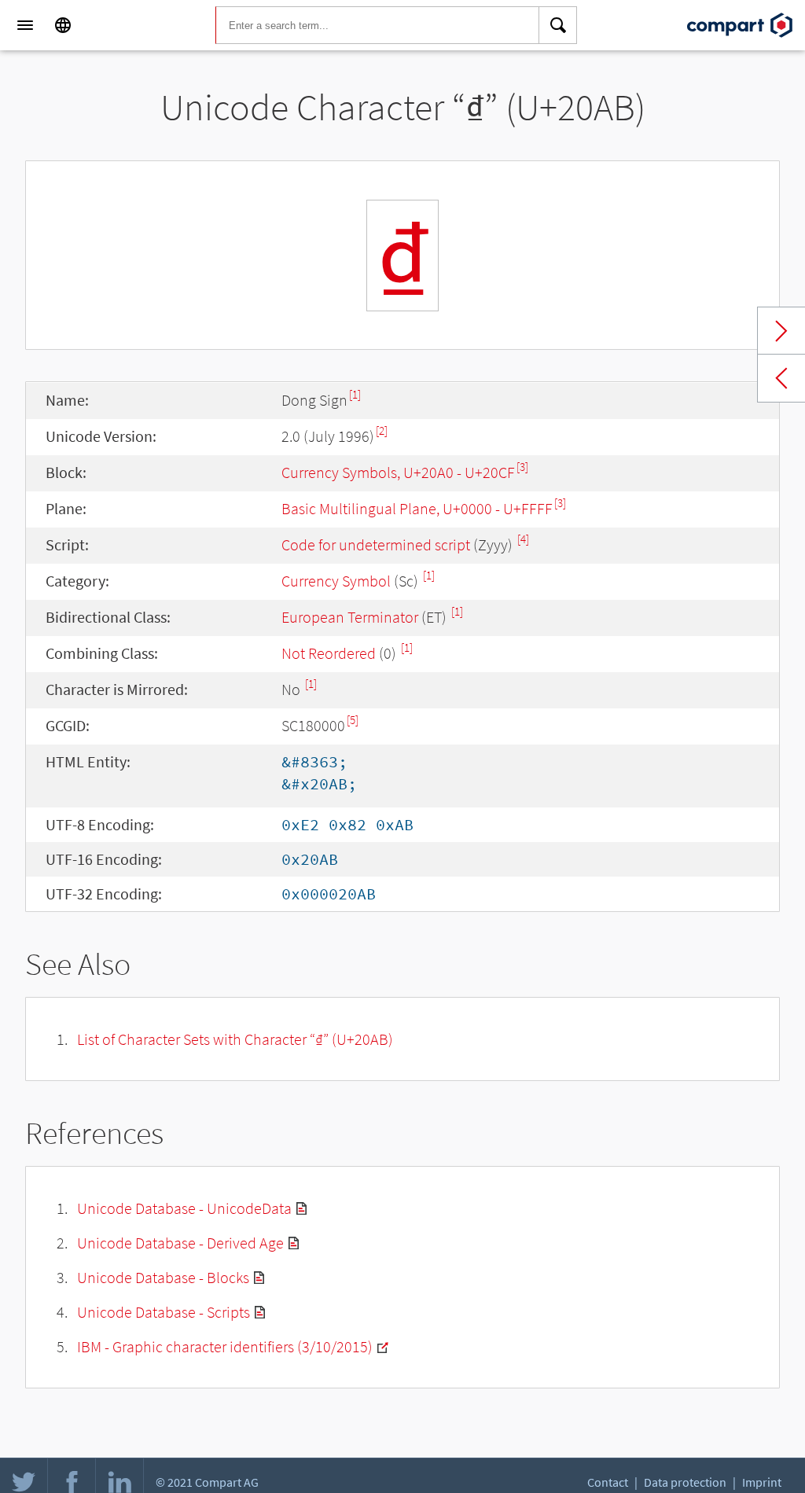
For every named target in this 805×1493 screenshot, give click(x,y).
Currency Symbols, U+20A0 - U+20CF (398, 472)
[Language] (63, 25)
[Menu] (25, 25)
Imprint (761, 1482)
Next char (781, 331)
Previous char (781, 378)
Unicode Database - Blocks (163, 1277)
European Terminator (349, 617)
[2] (382, 430)
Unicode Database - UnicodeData (184, 1208)
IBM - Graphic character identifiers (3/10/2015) (225, 1346)
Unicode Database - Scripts (163, 1312)
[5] (352, 719)
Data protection (685, 1482)
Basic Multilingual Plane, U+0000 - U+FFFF (417, 508)
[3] (522, 466)
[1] (355, 394)
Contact (607, 1482)
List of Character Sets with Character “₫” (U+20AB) (235, 1039)
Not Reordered (328, 653)
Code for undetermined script (375, 544)
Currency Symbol (336, 580)
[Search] (558, 25)
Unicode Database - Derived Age (180, 1242)
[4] (523, 538)
